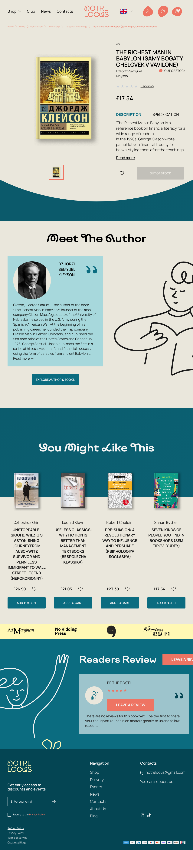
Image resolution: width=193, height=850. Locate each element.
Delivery (97, 779)
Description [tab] (128, 114)
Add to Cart (26, 603)
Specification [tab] (165, 114)
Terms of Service (17, 837)
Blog (94, 815)
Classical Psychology (76, 26)
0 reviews (147, 86)
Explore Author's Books (55, 380)
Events (96, 786)
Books (22, 26)
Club (31, 11)
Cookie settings (17, 842)
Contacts (65, 11)
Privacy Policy (37, 814)
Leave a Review (131, 705)
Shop (12, 11)
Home (11, 26)
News (46, 11)
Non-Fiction (36, 26)
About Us (98, 808)
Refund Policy (16, 828)
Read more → (23, 358)
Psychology (54, 26)
